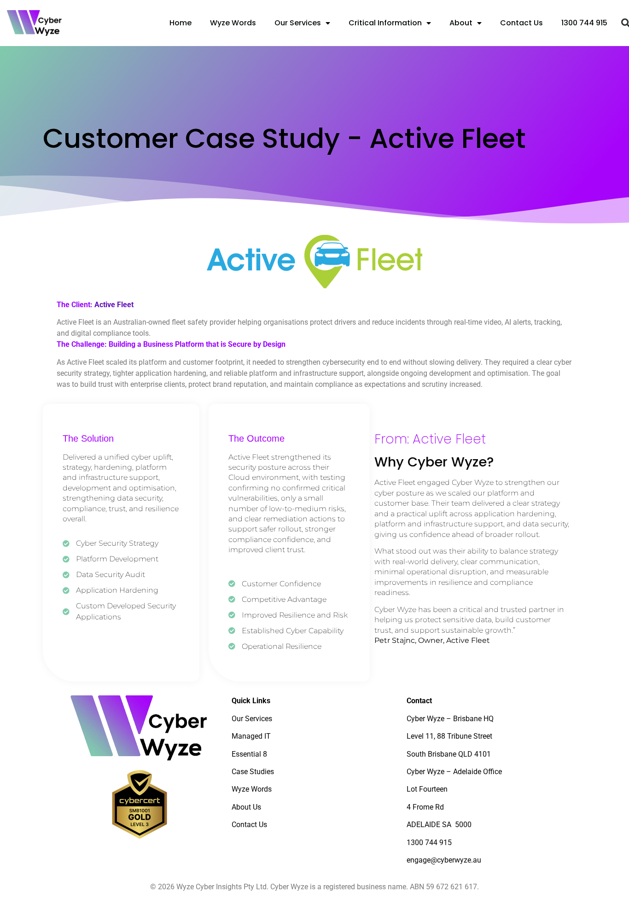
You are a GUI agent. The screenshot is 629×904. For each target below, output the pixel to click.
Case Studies (253, 771)
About (460, 22)
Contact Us (521, 22)
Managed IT (251, 736)
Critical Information (385, 22)
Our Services (297, 22)
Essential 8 (249, 754)
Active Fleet (114, 304)
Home (180, 22)
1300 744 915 (584, 22)
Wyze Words (233, 22)
